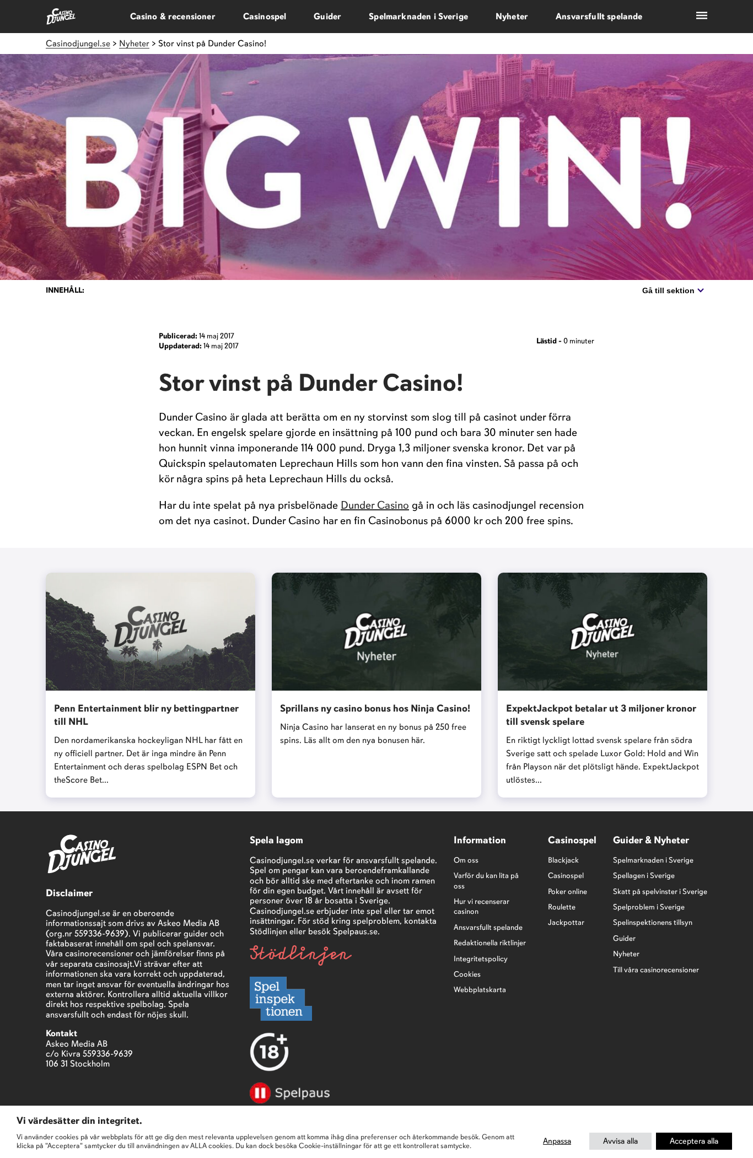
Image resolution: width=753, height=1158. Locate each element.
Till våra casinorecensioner (656, 969)
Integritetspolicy (481, 958)
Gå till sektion (668, 290)
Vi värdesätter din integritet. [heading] (79, 1120)
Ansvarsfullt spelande (599, 16)
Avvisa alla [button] (620, 1141)
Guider (327, 16)
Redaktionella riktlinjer (490, 942)
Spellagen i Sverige (644, 875)
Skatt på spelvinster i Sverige (660, 891)
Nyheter (512, 16)
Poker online (567, 891)
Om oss (466, 860)
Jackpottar (566, 922)
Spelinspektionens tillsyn (652, 922)
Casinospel (265, 16)
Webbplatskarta (480, 989)
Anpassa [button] (557, 1141)
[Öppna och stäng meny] (701, 16)
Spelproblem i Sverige (649, 907)
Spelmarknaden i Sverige (418, 16)
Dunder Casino (375, 505)
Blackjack (563, 860)
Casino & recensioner (173, 16)
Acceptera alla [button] (694, 1141)
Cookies (467, 974)
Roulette (561, 907)
